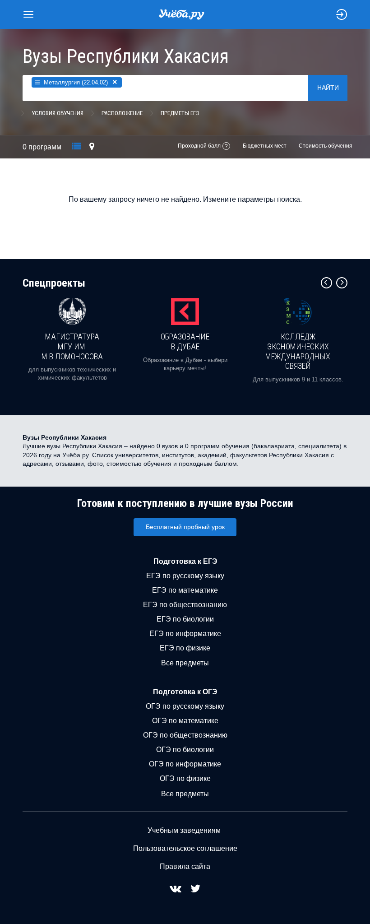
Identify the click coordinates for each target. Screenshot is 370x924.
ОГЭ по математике (185, 720)
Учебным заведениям (184, 830)
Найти (328, 87)
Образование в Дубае (185, 341)
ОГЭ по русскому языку (185, 706)
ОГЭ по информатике (185, 764)
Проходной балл (199, 146)
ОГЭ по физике (185, 778)
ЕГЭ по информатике (185, 633)
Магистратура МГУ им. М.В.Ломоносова (72, 346)
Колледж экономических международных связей (297, 351)
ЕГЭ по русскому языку (185, 576)
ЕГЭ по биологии (185, 619)
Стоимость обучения (325, 146)
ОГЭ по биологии (185, 749)
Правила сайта (185, 866)
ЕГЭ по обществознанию (185, 604)
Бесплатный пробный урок (185, 526)
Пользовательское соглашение (185, 848)
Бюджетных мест (265, 146)
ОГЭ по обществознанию (185, 735)
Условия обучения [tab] (57, 113)
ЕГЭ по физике (185, 648)
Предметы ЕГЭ (180, 113)
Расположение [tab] (122, 113)
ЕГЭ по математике (185, 590)
